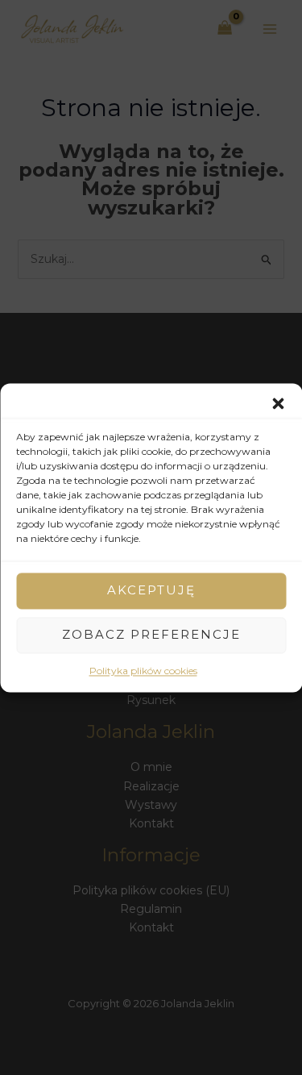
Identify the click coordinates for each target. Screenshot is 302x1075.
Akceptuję (151, 590)
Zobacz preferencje (151, 634)
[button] (278, 403)
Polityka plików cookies (143, 671)
